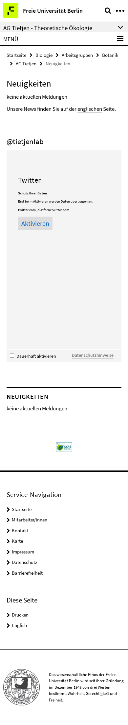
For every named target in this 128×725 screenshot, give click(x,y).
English (19, 625)
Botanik (110, 55)
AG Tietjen (26, 63)
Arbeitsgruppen (77, 55)
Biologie (44, 55)
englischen (89, 108)
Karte (17, 541)
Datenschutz (24, 562)
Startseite (16, 55)
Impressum (23, 552)
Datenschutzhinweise (93, 355)
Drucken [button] (20, 615)
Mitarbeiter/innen (29, 520)
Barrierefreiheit (27, 573)
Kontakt (20, 530)
